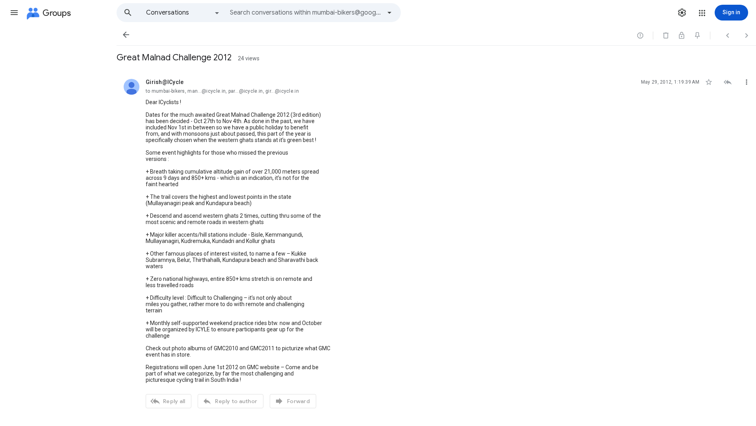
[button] (14, 12)
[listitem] (436, 242)
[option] (183, 13)
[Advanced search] (389, 13)
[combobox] (306, 13)
